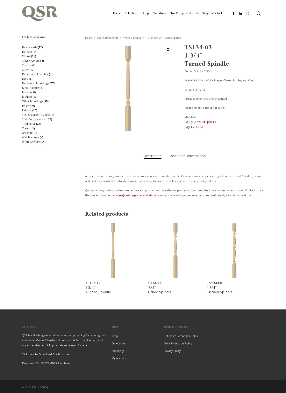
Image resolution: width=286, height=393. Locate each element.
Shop (145, 13)
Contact (217, 13)
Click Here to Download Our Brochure (46, 354)
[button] (168, 49)
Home (117, 13)
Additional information (188, 155)
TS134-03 (197, 127)
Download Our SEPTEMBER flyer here (46, 363)
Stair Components (181, 13)
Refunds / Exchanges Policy (181, 336)
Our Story (202, 13)
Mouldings (159, 13)
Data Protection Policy (178, 343)
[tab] (152, 155)
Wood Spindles (132, 37)
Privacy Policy (172, 351)
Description (152, 155)
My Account (118, 358)
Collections (132, 13)
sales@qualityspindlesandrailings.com (139, 195)
